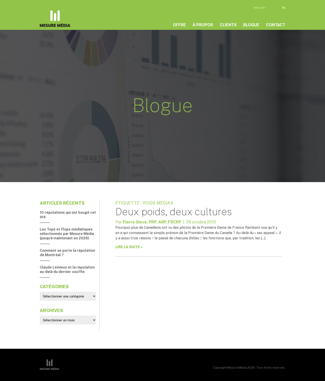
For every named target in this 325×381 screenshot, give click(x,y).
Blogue (251, 25)
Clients (228, 25)
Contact (275, 25)
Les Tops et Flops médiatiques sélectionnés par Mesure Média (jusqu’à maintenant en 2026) (67, 233)
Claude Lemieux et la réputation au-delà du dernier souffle (67, 269)
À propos (203, 25)
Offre (179, 25)
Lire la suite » (128, 247)
